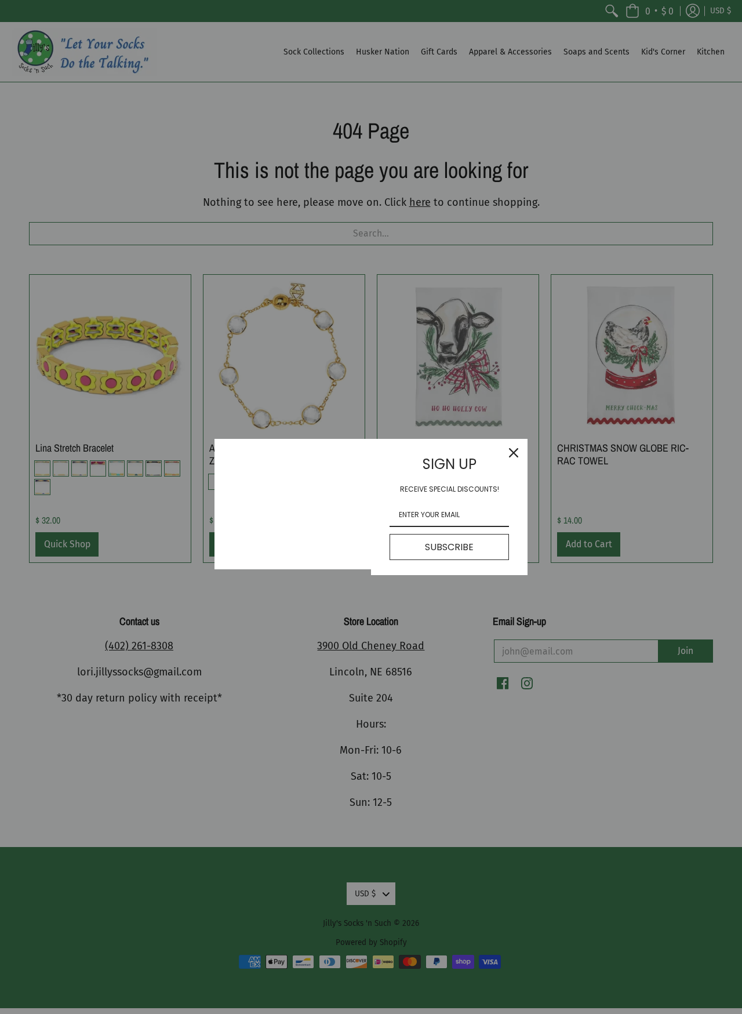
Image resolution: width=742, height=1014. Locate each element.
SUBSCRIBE (449, 547)
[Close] (514, 453)
